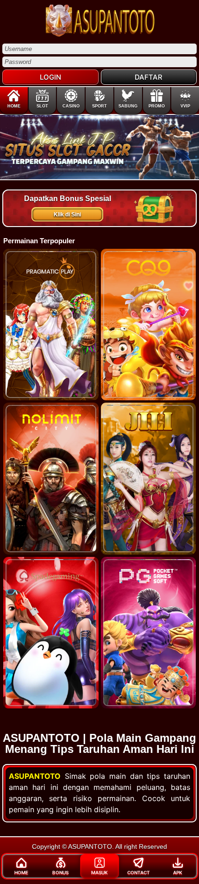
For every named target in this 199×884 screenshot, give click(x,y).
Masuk (99, 872)
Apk (177, 872)
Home (21, 872)
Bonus (60, 872)
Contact (138, 872)
